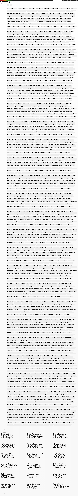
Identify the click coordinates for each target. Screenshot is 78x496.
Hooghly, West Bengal (16, 147)
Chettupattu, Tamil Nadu (37, 82)
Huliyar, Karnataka (28, 149)
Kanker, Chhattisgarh (10, 180)
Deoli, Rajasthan (22, 100)
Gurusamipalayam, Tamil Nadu (52, 136)
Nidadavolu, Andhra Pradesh (62, 276)
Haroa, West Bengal (16, 142)
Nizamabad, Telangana (16, 280)
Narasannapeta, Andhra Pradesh (33, 268)
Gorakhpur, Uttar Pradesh (17, 131)
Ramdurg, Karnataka (62, 327)
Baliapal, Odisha (23, 39)
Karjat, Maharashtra (32, 185)
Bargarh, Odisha (16, 46)
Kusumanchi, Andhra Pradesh (38, 221)
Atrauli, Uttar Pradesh (34, 31)
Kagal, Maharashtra (21, 168)
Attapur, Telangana (40, 31)
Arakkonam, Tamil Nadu (16, 26)
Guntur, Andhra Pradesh (69, 134)
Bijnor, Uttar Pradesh (65, 62)
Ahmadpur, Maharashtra (67, 10)
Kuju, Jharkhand (34, 216)
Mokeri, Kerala (14, 250)
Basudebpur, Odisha (52, 49)
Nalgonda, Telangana (69, 263)
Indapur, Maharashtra (15, 152)
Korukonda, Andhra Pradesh (24, 208)
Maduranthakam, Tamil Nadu (67, 229)
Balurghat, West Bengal (10, 41)
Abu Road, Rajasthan (25, 8)
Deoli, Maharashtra (27, 100)
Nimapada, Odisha (28, 278)
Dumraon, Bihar (44, 113)
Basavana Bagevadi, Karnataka (11, 49)
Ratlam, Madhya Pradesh (43, 332)
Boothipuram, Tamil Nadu (50, 67)
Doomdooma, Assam (38, 111)
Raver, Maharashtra (69, 332)
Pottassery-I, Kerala (16, 314)
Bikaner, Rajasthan (71, 62)
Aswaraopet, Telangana (56, 29)
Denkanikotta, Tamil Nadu (68, 98)
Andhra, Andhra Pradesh (39, 23)
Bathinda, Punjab (62, 49)
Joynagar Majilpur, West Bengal (47, 165)
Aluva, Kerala (17, 16)
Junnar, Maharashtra (10, 167)
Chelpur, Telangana (54, 78)
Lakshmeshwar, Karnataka (29, 222)
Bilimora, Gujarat (50, 64)
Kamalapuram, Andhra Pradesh (18, 175)
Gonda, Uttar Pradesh (32, 129)
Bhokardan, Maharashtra (10, 60)
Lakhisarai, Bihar (15, 222)
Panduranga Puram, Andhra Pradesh (41, 291)
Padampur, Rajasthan (30, 283)
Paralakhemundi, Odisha (50, 293)
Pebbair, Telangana (57, 299)
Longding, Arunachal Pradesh (24, 226)
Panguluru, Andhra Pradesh (50, 291)
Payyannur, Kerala (39, 299)
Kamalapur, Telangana (10, 175)
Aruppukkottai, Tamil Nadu (59, 28)
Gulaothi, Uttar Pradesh (10, 134)
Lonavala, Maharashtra (16, 226)
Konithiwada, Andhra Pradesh (17, 206)
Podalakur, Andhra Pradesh (65, 309)
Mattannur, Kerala (34, 244)
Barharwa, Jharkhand (38, 46)
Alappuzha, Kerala (72, 13)
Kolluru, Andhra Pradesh (40, 204)
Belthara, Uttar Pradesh (29, 52)
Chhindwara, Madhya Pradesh (39, 83)
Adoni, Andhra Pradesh (15, 10)
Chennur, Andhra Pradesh (37, 80)
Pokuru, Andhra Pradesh (17, 311)
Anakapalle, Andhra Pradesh (11, 21)
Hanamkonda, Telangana (23, 139)
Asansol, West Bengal (72, 28)
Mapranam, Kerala (49, 240)
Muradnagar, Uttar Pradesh (41, 257)
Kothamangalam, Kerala (41, 209)
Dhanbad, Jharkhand (40, 103)
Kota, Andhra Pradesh (50, 208)
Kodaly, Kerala (34, 201)
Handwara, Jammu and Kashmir (32, 139)
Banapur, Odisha (44, 41)
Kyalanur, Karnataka (66, 221)
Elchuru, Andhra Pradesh (39, 114)
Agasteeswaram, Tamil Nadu (52, 10)
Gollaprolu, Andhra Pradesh (25, 129)
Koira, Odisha (17, 203)
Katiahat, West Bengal (42, 188)
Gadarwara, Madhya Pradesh (11, 119)
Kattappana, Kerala (24, 190)
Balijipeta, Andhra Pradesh (36, 39)
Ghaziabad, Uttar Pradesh (17, 126)
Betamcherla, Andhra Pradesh (27, 54)
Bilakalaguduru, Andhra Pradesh (17, 64)
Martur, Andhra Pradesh (49, 242)
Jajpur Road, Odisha (73, 155)
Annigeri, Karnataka (51, 24)
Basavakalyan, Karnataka (68, 47)
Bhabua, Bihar (45, 54)
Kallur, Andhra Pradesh (66, 172)
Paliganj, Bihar (61, 286)
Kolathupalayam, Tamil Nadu (43, 203)
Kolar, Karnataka (27, 203)
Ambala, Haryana (33, 18)
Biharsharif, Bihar (38, 62)
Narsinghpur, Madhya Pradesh (44, 270)
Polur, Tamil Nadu (38, 311)
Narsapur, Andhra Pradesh (35, 270)
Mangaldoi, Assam (17, 239)
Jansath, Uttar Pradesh (61, 160)
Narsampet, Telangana (22, 270)
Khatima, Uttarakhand (71, 196)
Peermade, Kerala (68, 301)
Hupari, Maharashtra (52, 149)
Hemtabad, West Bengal (44, 144)
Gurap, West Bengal (10, 136)
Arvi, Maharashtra (66, 28)
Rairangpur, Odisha (17, 322)
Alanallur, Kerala (38, 13)
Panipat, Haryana (57, 291)
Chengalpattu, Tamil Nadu (66, 78)
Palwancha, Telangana (48, 288)
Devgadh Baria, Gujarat (40, 101)
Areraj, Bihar (9, 28)
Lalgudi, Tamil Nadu (56, 222)
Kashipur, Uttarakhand (57, 186)
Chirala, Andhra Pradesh (31, 88)
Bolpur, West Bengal (16, 67)
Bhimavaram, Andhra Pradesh (26, 59)
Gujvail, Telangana (72, 132)
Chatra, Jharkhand (15, 78)
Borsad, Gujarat (71, 67)
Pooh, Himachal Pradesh (32, 312)
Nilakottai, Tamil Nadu (10, 278)
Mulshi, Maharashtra (38, 255)
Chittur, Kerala (23, 90)
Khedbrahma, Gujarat (21, 198)
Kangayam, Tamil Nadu (18, 178)
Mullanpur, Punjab (32, 255)
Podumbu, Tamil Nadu (10, 311)
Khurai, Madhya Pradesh (50, 198)
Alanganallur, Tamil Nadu (44, 13)
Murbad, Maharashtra (55, 257)
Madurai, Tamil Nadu (59, 229)
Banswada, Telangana (38, 42)
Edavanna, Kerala (19, 114)
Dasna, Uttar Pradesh (50, 96)
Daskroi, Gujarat (44, 96)
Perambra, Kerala (17, 304)
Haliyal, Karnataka (69, 137)
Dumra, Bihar (39, 113)
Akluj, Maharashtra (9, 13)
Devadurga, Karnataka (62, 100)
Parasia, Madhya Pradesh (18, 294)
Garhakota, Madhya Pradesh (11, 124)
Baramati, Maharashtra (27, 44)
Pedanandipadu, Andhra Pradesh (28, 301)
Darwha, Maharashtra (31, 96)
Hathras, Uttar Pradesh (68, 142)
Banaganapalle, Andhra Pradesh (37, 41)
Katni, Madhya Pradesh (53, 188)
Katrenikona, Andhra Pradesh (11, 190)
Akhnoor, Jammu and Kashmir (61, 11)
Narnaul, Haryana (16, 270)
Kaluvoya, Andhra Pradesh (26, 173)
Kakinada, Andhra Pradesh (72, 168)
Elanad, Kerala (33, 114)
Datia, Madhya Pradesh (62, 96)
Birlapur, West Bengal (67, 64)
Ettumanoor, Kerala (28, 116)
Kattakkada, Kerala (18, 190)
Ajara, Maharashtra (34, 11)
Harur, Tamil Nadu (28, 142)
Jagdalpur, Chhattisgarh (72, 154)
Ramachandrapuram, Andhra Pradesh (23, 327)
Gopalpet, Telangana (10, 131)
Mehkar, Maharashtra (59, 245)
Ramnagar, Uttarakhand (44, 329)
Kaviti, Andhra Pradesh (71, 190)
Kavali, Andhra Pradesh (46, 190)
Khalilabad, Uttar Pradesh (67, 193)
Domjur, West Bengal (17, 111)
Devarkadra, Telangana (27, 101)
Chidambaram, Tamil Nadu (69, 83)
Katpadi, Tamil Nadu (60, 188)
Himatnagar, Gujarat (50, 144)
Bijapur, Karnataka (59, 62)
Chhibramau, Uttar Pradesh (30, 83)
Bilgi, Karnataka (45, 64)
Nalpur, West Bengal (26, 265)
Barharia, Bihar (33, 46)
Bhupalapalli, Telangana (44, 60)
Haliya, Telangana (63, 137)
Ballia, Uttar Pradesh (43, 39)
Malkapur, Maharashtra (64, 234)
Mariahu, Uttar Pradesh (10, 242)
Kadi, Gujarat (42, 167)
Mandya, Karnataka (53, 237)
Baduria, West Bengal (10, 36)
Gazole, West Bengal (47, 124)
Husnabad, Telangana (59, 149)
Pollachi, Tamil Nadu (32, 311)
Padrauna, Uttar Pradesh (55, 283)
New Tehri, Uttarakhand (24, 276)
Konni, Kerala (24, 206)
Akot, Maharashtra (27, 13)
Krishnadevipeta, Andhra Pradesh (11, 214)
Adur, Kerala (21, 10)
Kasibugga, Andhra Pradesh (70, 186)
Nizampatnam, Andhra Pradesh (24, 280)
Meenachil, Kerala (38, 245)
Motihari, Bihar (22, 252)
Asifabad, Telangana (32, 29)
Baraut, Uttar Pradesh (54, 44)
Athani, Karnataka (9, 31)
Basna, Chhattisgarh (39, 49)
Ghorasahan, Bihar (31, 126)
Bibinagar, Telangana (72, 60)
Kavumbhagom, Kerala (10, 191)
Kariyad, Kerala (22, 185)
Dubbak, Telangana (18, 113)
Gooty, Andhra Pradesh (58, 129)
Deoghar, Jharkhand (16, 100)
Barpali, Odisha (15, 47)
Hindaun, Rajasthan (56, 144)
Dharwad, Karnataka (34, 106)
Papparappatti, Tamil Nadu (42, 293)
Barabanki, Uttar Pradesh (19, 44)
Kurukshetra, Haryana (70, 219)
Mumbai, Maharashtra (58, 255)
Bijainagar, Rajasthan (53, 62)
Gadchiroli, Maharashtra (19, 119)
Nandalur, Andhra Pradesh (68, 265)
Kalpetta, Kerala (20, 173)
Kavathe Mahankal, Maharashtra (54, 190)
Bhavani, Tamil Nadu (18, 57)
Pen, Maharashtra (74, 301)
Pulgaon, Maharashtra (31, 316)
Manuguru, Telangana (31, 240)
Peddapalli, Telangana (53, 301)
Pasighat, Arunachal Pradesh (58, 296)
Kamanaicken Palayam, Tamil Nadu (28, 175)
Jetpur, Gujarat (67, 162)
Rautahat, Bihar (64, 332)
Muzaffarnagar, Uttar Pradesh (53, 258)
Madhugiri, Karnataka (16, 229)
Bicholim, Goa (16, 62)
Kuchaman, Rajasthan (71, 214)
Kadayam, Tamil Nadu (22, 167)
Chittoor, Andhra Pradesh (10, 90)
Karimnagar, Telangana (16, 185)
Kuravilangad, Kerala (42, 219)
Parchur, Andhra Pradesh (53, 294)
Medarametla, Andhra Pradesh (17, 245)
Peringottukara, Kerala (36, 304)
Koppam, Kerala (53, 206)
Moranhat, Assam (41, 250)
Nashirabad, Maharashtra (73, 270)
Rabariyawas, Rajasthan (28, 319)
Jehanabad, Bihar (56, 162)
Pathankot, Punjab (31, 298)
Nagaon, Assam (57, 260)
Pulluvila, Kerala (53, 316)
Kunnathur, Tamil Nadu (23, 219)
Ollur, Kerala (41, 281)
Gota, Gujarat (31, 131)
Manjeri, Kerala (55, 239)
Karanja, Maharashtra (17, 183)
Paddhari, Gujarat (36, 283)
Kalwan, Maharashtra (41, 173)
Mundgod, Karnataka (16, 257)
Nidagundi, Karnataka (70, 276)
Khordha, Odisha (39, 198)
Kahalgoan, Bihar (27, 168)
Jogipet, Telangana (16, 165)
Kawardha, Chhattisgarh (17, 191)
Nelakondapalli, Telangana (17, 275)
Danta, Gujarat (42, 95)
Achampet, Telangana (47, 8)
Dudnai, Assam (24, 113)
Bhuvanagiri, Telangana (58, 60)
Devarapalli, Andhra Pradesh (19, 101)
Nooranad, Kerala (43, 280)
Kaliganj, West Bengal (68, 170)
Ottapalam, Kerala (17, 283)
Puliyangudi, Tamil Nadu (46, 316)
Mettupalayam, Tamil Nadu (42, 247)
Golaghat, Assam (18, 129)
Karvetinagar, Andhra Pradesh (24, 186)
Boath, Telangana (33, 65)
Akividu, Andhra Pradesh (69, 11)
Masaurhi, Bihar (55, 242)
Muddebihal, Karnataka (53, 252)
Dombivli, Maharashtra (10, 111)
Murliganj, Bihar (68, 257)
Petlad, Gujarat (33, 306)
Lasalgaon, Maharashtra (18, 224)
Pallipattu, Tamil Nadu (25, 288)
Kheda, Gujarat (15, 198)
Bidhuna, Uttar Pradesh (27, 62)
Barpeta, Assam (19, 47)
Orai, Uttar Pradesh (70, 281)
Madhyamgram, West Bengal (30, 229)
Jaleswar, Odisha (56, 157)
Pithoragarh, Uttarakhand (57, 309)
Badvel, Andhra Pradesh (17, 36)
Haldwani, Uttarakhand (57, 137)
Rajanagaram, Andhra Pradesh (19, 324)
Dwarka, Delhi (68, 113)
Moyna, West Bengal (38, 252)
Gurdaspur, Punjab (24, 136)
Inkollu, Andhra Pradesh (43, 152)
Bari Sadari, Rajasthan (60, 46)
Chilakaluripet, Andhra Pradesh (37, 85)
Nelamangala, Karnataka (25, 275)
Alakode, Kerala (33, 13)
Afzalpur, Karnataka (26, 10)
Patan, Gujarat (64, 296)
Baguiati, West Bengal (69, 36)
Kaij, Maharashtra (32, 168)
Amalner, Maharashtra (46, 16)
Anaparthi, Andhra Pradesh (11, 23)
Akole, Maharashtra (21, 13)
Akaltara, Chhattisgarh (46, 11)
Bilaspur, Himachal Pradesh (31, 64)
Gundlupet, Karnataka (54, 134)
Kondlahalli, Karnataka (64, 204)
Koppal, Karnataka (47, 206)
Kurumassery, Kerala (10, 221)
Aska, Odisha (37, 29)
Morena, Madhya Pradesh (52, 250)
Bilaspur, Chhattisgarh (39, 64)
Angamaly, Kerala (64, 23)
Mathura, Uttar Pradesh (27, 244)
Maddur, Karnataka (42, 227)
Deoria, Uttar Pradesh (41, 100)
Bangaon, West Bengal (55, 41)
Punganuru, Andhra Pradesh (11, 317)
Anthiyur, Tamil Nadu (64, 24)
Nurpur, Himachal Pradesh (10, 281)
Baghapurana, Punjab (48, 36)
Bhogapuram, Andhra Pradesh (60, 59)
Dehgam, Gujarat (48, 98)
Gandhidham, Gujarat (56, 121)
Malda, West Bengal (16, 234)
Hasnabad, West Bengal (50, 142)
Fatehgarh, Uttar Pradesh (10, 118)
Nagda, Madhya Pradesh (47, 262)
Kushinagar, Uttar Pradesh (24, 221)
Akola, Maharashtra (15, 13)
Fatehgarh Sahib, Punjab (18, 118)
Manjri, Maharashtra (60, 239)
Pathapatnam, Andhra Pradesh (38, 298)
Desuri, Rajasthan (47, 100)
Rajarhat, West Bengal (43, 324)
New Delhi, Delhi (17, 276)
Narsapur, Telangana (29, 270)
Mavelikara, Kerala (56, 244)
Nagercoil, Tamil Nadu (54, 262)
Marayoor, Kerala (63, 240)
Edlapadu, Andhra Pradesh (26, 114)
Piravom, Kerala (16, 309)
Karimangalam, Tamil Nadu (71, 183)
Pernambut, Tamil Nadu (72, 304)
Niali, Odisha (49, 276)
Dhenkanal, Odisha (46, 106)
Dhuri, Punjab (47, 108)
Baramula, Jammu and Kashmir (35, 44)
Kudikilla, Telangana (18, 216)
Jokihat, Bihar (21, 165)
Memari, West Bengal (16, 247)
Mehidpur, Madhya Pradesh (52, 245)
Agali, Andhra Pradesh (32, 10)
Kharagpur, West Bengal (17, 196)
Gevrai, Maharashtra (53, 124)
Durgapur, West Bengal (62, 113)
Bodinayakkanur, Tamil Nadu (64, 65)
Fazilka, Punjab (42, 118)
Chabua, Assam (40, 72)
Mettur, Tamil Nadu (49, 247)
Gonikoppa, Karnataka (51, 129)
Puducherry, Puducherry (67, 314)
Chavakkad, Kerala (34, 78)
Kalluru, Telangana (72, 172)
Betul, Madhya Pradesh (39, 54)
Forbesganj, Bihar (68, 118)
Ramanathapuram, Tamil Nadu (41, 327)
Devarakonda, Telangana (10, 101)
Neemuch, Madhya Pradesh (67, 273)
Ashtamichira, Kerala (26, 29)
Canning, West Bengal (21, 72)
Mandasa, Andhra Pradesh (10, 237)
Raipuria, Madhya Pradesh (10, 322)
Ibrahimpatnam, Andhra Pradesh (34, 150)
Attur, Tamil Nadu (71, 31)
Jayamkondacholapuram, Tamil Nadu (43, 162)
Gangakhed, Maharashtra (70, 121)
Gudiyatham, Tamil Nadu (34, 132)
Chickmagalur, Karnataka (62, 83)
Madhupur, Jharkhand (22, 229)
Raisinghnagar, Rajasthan (32, 322)
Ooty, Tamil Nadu (64, 281)
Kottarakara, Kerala (47, 211)
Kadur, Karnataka (15, 168)
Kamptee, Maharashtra (67, 175)
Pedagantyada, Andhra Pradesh (65, 299)
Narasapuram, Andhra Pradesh (43, 268)
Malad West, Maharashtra (62, 232)
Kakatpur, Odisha (66, 168)
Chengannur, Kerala (16, 80)
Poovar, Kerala (46, 312)
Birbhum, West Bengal (60, 64)
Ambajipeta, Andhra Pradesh (19, 18)
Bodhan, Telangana (51, 65)
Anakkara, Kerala (23, 21)
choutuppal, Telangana (51, 90)
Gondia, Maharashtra (44, 129)
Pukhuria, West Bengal (24, 316)
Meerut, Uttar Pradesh (45, 245)
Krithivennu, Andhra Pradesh (44, 214)
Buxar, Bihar (59, 70)
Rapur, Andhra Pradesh (22, 332)
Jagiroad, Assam (32, 155)
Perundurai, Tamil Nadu (21, 306)
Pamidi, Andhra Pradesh (63, 288)
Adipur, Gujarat (9, 10)
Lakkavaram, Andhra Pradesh (22, 222)
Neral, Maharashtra (67, 275)
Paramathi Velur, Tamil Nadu (66, 293)
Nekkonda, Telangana (10, 275)
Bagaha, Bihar (23, 36)
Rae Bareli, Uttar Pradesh (54, 319)
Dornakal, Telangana (50, 111)
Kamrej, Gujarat (73, 175)
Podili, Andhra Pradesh (73, 309)
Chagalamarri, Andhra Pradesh (46, 72)
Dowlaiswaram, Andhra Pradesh (58, 111)
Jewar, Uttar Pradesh (72, 162)
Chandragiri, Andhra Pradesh (61, 75)
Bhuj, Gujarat (38, 60)
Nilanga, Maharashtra (22, 278)
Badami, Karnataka (39, 34)
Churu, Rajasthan (57, 90)
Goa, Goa (71, 126)
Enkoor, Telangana (52, 114)
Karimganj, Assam (9, 185)
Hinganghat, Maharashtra (71, 144)
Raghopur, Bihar (66, 319)
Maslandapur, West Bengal (61, 242)
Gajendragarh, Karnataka (66, 119)
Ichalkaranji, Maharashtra (42, 150)
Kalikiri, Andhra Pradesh (18, 172)
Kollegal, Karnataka (27, 204)
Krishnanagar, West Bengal (35, 214)
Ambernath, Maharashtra (55, 18)
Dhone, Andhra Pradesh (63, 106)
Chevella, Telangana (44, 82)
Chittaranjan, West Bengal (65, 88)
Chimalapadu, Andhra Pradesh (60, 85)
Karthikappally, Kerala (65, 185)
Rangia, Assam (52, 330)
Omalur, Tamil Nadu (51, 281)
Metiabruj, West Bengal (28, 247)
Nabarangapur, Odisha (32, 260)
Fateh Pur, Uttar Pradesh (32, 118)
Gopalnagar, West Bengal (70, 129)
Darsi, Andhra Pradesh (25, 96)
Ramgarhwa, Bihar (24, 329)
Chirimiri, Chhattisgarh (51, 88)
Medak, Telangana (9, 245)
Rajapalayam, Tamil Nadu (27, 324)
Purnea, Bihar (51, 317)
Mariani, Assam (16, 242)
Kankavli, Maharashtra (73, 178)
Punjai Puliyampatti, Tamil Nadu (20, 317)
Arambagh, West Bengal (37, 26)
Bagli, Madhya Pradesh (55, 36)
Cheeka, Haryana (48, 78)
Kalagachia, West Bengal (20, 170)
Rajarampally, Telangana (35, 324)
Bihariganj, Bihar (33, 62)
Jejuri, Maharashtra (61, 162)
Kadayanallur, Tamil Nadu (29, 167)
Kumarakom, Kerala (61, 216)
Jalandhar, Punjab (44, 157)
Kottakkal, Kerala (41, 211)
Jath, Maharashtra (14, 162)
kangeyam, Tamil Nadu (25, 178)
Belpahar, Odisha (15, 52)
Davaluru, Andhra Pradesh (16, 98)
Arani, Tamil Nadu (49, 26)
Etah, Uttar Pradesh (15, 116)
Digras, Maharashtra (73, 108)
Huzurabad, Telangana (74, 149)
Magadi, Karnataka (74, 229)
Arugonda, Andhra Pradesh (43, 28)
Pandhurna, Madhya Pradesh (19, 291)
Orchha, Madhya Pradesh (10, 283)
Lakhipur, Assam (9, 222)
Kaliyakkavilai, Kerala (32, 172)
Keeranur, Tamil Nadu (37, 191)
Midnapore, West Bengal (63, 247)
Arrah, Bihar (31, 28)
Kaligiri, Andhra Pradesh (10, 172)
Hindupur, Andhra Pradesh (63, 144)
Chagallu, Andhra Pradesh (55, 72)
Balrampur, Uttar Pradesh (70, 39)
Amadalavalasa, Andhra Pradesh (29, 16)
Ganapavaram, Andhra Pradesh (43, 121)
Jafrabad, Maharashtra (40, 154)
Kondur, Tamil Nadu (10, 206)
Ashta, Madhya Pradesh (19, 29)
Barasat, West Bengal (48, 44)
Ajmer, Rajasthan (40, 11)
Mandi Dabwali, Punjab (18, 237)
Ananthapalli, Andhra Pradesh (59, 21)
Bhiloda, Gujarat (69, 57)
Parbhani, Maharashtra (38, 294)
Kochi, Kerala (16, 201)
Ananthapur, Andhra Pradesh (67, 21)
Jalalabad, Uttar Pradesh (38, 157)
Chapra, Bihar (59, 77)
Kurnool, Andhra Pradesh (49, 219)
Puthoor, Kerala (9, 319)
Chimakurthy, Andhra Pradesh (51, 85)
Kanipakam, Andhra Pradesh (54, 178)
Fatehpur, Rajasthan (25, 118)
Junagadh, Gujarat (66, 165)
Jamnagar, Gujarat (9, 160)
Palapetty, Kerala (29, 286)
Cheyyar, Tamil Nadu (51, 82)
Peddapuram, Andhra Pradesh (61, 301)
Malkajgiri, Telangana (52, 234)
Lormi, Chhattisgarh (37, 226)
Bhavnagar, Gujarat (24, 57)
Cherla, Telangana (62, 80)
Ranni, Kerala (17, 332)
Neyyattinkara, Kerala (37, 276)
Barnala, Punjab (9, 47)
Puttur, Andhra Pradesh (15, 319)
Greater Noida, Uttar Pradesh (51, 131)
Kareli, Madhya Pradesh (41, 183)
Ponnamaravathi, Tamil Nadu (68, 311)
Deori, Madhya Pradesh (34, 100)
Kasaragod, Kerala (37, 186)
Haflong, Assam (23, 137)
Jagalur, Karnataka (52, 154)
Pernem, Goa (9, 306)
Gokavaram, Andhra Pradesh (11, 129)
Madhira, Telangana (69, 227)
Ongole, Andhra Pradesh (58, 281)
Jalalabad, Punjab (31, 157)
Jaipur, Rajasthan (57, 155)
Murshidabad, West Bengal (11, 258)
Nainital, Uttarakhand (25, 263)
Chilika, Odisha (44, 85)
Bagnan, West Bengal (62, 36)
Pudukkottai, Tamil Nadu (10, 316)
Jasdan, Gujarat (9, 162)
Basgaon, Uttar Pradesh (20, 49)
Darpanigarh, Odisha (18, 96)
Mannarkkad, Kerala (10, 240)
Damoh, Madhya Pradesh (18, 95)
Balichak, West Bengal (29, 39)
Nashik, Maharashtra (66, 270)
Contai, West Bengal (70, 90)
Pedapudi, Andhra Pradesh (45, 301)
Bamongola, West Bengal (28, 41)
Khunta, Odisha (44, 198)
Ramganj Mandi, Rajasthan (10, 329)
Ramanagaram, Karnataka (32, 327)
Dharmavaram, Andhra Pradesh (11, 106)
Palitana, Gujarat (66, 286)
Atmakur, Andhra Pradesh (20, 31)
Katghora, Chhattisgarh (19, 188)
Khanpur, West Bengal (10, 196)
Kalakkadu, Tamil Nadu (34, 170)
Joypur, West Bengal (55, 165)
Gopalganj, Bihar (64, 129)
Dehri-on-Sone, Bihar (61, 98)
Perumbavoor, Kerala (14, 306)
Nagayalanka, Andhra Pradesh (32, 262)
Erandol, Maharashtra (59, 114)
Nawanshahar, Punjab (29, 273)
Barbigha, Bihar (60, 44)
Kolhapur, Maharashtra (68, 203)
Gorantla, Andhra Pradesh (25, 131)
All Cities (8, 8)
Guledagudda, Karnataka (24, 134)
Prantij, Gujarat (30, 314)
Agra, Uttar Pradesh (60, 10)
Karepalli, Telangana (56, 183)
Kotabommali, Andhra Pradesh (63, 208)
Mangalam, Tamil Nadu (10, 239)
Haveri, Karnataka (24, 144)
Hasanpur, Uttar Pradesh (43, 142)
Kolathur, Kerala (50, 203)
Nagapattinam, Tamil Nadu (63, 260)
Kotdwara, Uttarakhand (10, 209)
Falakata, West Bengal (50, 116)
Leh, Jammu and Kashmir (31, 224)
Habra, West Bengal (17, 137)
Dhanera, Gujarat (46, 103)
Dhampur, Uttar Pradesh (19, 103)
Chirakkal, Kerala (25, 88)
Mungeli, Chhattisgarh (28, 257)
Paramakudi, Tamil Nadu (58, 293)
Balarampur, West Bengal (10, 39)
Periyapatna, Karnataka (65, 304)
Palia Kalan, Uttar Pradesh (54, 286)
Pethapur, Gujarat (28, 306)
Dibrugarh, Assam (61, 108)
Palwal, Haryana (42, 288)
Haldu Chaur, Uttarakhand (50, 137)
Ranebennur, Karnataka (39, 330)
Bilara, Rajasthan (24, 64)
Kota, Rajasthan (56, 208)
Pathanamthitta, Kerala (18, 298)
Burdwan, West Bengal (28, 70)
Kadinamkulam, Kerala (48, 167)
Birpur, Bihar (72, 64)
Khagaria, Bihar (32, 193)
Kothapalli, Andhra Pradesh (56, 209)
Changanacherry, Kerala (24, 77)
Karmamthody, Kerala (53, 185)
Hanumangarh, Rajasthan (46, 139)
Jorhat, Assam (33, 165)
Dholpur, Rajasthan (56, 106)
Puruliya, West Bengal (57, 317)
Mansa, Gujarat (20, 240)
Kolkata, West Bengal (10, 204)
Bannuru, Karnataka (25, 42)
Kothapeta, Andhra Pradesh (11, 211)
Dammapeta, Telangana (10, 95)
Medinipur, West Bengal (32, 245)
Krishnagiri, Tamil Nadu (28, 214)
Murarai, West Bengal (49, 257)
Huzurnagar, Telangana (10, 150)
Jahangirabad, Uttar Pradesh (50, 155)
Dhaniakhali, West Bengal (52, 103)
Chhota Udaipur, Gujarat (47, 83)
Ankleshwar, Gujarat (31, 24)
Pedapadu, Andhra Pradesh (37, 301)
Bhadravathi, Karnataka (71, 54)
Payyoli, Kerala (44, 299)
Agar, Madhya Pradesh (39, 10)
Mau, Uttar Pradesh (44, 244)
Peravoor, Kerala (22, 304)
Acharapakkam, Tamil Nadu (54, 8)
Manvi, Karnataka (37, 240)
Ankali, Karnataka (26, 24)
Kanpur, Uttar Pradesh (72, 180)
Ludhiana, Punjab (50, 226)
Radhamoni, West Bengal (41, 319)
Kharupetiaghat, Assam (51, 196)
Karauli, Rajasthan (35, 183)
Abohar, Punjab (20, 8)
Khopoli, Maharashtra (33, 198)
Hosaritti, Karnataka (36, 147)
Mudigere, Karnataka (72, 252)
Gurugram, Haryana (44, 136)
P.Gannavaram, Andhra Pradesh (40, 306)
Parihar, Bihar (69, 294)
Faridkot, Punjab (67, 116)
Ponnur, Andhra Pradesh (17, 312)
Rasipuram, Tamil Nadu (29, 332)
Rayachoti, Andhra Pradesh (24, 334)
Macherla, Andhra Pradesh (72, 226)
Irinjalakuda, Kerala (50, 152)
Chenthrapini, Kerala (50, 80)
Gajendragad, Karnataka (59, 119)
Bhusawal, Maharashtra (51, 60)
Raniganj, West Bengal (58, 330)
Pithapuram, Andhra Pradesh (42, 309)
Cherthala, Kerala (9, 82)
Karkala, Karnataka (38, 185)
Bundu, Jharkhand (15, 70)
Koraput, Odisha (58, 206)
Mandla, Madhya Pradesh (33, 237)
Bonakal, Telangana (37, 67)
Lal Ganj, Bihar (51, 222)
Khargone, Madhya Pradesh (30, 196)
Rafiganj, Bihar (61, 319)
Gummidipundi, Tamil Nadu (39, 134)
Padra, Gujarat (49, 283)
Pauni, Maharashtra (17, 299)
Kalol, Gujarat (15, 173)
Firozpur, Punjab (62, 118)
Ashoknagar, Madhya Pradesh (11, 29)
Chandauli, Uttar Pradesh (10, 75)
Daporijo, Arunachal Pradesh (55, 95)
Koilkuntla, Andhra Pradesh (11, 203)
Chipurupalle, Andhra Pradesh (18, 88)
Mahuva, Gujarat (19, 232)
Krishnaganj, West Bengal (20, 214)
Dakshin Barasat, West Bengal (45, 93)
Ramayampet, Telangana (55, 327)
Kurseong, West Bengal (57, 219)
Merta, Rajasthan (22, 247)
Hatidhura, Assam (74, 142)
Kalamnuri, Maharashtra (41, 170)
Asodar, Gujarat (42, 29)
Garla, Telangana (29, 124)
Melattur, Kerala (71, 245)
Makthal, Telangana (46, 232)
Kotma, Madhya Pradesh (24, 211)
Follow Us (71, 0)
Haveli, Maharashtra (18, 144)
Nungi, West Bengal (66, 280)
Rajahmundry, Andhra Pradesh (50, 322)
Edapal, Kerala (15, 114)
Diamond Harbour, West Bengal (54, 108)
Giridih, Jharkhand (66, 126)
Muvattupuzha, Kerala (45, 258)
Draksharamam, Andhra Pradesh (67, 111)
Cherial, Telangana (56, 80)
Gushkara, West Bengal (66, 136)
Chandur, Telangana (17, 77)
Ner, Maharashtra (62, 275)
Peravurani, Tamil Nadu (29, 304)
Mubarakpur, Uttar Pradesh (45, 252)
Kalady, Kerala (14, 170)
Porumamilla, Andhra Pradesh (70, 312)
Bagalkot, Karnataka (28, 36)
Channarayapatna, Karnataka (46, 77)
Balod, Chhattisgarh (49, 39)
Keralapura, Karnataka (67, 191)
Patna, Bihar (63, 298)
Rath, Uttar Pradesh (36, 332)
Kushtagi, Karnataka (31, 221)
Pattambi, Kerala (68, 298)
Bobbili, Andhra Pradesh (39, 65)
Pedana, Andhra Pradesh (20, 301)
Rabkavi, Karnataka (34, 319)
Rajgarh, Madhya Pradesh (70, 324)
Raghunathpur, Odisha (72, 319)
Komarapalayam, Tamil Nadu (48, 204)
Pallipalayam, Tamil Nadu (17, 288)
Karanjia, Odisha (23, 183)
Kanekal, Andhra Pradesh (10, 178)
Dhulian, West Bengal (35, 108)
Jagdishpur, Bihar (9, 155)
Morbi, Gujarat (46, 250)
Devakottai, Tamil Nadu (69, 100)
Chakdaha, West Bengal (69, 72)
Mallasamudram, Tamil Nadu (72, 234)
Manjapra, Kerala (49, 239)
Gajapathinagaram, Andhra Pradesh (50, 119)
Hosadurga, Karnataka (23, 147)
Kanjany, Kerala (61, 178)
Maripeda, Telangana (27, 242)
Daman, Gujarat (59, 93)
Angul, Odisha (9, 24)
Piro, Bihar (20, 309)
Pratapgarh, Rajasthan (43, 314)
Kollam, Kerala (16, 204)
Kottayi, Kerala (58, 211)
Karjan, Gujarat (27, 185)
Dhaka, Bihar (67, 101)
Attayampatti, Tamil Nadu (47, 31)
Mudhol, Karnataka (59, 252)
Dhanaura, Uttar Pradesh (33, 103)
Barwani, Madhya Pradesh (60, 47)
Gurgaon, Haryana (29, 136)
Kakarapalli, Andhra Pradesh (59, 168)
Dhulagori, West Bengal (22, 108)
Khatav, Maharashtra (65, 196)
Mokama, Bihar (9, 250)
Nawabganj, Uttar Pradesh (10, 273)
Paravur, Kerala (32, 294)
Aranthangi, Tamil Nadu (56, 26)
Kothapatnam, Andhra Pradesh (65, 209)
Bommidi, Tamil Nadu (31, 67)
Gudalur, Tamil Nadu (64, 131)
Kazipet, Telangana (30, 191)
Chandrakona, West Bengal (69, 75)
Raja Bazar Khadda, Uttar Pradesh (40, 322)
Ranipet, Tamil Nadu (71, 330)
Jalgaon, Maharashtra (62, 157)
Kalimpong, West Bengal (25, 172)
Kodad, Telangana (21, 201)
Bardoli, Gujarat (74, 44)
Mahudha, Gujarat (14, 232)
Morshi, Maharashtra (10, 252)
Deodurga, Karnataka (10, 100)
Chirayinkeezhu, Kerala (44, 88)
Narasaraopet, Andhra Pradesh (52, 268)
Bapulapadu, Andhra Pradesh (11, 44)
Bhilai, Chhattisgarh (58, 57)
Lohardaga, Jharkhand (64, 224)
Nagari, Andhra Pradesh (10, 262)
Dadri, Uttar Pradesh (26, 93)
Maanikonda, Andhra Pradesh (64, 226)
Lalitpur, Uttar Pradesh (63, 222)
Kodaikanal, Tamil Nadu (28, 201)
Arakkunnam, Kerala (23, 26)
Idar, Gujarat (63, 150)
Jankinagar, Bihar (55, 160)
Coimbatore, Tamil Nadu (63, 90)
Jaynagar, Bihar (51, 162)
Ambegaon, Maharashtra (48, 18)
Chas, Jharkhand (9, 78)
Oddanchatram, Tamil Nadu (27, 281)
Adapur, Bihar (60, 8)
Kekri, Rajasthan (43, 191)
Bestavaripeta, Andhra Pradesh (17, 54)
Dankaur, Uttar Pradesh (36, 95)
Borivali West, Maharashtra (64, 67)
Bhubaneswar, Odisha (25, 60)
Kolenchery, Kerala (61, 203)
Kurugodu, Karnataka (63, 219)
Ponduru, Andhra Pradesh (54, 311)
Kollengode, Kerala (33, 204)
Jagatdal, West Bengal (58, 154)
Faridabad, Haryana (61, 116)
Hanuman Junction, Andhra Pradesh (55, 139)
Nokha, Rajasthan (38, 280)
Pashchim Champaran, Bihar (49, 296)
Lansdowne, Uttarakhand (10, 224)
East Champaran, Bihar (74, 113)
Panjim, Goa (61, 291)
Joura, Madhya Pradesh (39, 165)
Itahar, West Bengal (67, 152)
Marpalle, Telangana (42, 242)
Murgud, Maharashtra (62, 257)
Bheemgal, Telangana (43, 57)
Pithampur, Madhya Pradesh (34, 309)
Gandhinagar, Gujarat (63, 121)
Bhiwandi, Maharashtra (47, 59)
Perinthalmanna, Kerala (50, 304)
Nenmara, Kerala (48, 275)
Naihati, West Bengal (18, 263)
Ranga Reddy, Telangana (46, 330)
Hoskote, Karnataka (62, 147)
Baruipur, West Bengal (39, 47)
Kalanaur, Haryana (47, 170)
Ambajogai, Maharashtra (27, 18)
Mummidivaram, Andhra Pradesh (66, 255)
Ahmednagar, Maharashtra (17, 11)
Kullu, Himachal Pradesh (54, 216)
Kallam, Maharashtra (59, 172)
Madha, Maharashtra (48, 227)
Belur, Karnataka (35, 52)
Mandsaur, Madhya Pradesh (41, 237)
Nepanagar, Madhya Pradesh (55, 275)
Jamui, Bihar (27, 160)
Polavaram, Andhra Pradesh (25, 311)
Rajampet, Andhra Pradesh (11, 324)
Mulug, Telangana (52, 255)
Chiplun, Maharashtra (10, 88)
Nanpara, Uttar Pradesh (25, 268)
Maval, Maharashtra (51, 244)
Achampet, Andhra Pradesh (39, 8)
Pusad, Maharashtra (63, 317)
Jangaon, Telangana (32, 160)
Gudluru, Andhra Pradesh (50, 132)
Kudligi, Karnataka (24, 216)
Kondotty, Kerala (70, 204)
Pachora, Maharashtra (24, 283)
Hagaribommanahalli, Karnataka (30, 137)
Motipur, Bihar (32, 252)
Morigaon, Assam (59, 250)
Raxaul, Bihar (18, 334)
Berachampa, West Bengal (64, 52)
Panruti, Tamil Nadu (74, 291)
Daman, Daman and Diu (65, 93)
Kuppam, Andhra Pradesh (30, 219)
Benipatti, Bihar (54, 52)
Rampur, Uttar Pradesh (69, 329)
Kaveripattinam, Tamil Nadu (63, 190)
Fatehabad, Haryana (73, 116)
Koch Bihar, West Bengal (10, 201)
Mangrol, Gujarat (44, 239)
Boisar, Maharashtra (71, 65)
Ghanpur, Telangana (59, 124)
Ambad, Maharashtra (72, 16)
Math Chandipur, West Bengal (19, 244)
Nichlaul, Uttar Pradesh (55, 276)
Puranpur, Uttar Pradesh (32, 317)
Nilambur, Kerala (16, 278)
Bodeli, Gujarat (46, 65)
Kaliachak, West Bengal (53, 170)
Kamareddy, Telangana (37, 175)
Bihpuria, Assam (44, 62)
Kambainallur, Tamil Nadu (54, 175)
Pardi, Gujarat (59, 294)
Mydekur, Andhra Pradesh (67, 258)
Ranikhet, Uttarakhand (65, 330)
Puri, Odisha (47, 317)
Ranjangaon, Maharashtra (10, 332)
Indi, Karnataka (21, 152)
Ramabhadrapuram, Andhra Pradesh (12, 327)
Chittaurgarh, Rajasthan (73, 88)
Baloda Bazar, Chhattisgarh (56, 39)
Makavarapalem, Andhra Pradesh (32, 232)
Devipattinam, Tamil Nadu (53, 101)
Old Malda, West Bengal (35, 281)
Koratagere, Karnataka (64, 206)
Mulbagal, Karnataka (20, 255)
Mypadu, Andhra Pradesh (19, 260)
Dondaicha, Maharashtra (24, 111)
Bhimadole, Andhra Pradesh (17, 59)
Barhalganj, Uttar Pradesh (26, 46)
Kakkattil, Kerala (9, 170)
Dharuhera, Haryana (28, 106)
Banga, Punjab (49, 41)
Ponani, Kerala (44, 311)
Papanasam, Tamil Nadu (35, 293)
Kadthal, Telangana (10, 168)
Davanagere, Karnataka (24, 98)
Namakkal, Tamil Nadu (33, 265)
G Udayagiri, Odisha (70, 131)
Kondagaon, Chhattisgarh (56, 204)
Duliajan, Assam (29, 113)
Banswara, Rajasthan (44, 42)
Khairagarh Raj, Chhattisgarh (43, 193)
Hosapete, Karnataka (29, 147)
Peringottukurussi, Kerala (43, 304)
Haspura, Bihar (56, 142)
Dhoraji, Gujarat (70, 106)
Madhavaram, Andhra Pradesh (56, 227)
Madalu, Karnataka (27, 227)
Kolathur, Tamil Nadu (55, 203)
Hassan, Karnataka (61, 142)
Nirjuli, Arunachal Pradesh (68, 278)
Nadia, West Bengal (38, 260)
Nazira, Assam (47, 273)
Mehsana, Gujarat (65, 245)
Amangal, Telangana (53, 16)
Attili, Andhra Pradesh (60, 31)
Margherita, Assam (72, 240)
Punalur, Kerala (63, 316)
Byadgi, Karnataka (64, 70)
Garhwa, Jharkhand (18, 124)
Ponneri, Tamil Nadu (10, 312)
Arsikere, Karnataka (36, 28)
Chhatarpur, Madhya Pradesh (68, 82)
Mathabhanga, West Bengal (11, 244)
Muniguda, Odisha (34, 257)
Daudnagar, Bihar (68, 96)
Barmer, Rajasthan (71, 46)
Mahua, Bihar (9, 232)
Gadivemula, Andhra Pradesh (34, 119)
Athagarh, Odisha (70, 29)
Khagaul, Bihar (36, 193)
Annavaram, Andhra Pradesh (44, 24)
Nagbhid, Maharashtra (40, 262)
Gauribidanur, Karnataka (36, 124)
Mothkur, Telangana (16, 252)
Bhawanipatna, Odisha (31, 57)
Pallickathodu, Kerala (10, 288)
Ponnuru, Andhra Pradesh (24, 312)
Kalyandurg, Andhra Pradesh (55, 173)
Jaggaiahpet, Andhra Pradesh (17, 155)
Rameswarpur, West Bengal (69, 327)
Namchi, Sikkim (46, 265)
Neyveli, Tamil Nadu (30, 276)
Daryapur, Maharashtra (38, 96)
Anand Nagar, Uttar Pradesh (50, 21)
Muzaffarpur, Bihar (60, 258)
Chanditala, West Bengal (46, 75)
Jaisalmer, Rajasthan (62, 155)
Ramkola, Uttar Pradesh (30, 329)
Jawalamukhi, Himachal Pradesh (33, 162)
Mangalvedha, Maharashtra (30, 239)
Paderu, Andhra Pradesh (42, 283)
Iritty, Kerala (55, 152)
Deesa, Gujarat (36, 98)
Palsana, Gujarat (31, 288)
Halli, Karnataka (75, 137)
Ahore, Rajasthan (23, 11)
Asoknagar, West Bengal (48, 29)
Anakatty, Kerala (18, 21)
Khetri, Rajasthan (27, 198)
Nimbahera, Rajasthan (35, 278)
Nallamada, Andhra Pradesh (19, 265)
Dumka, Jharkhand (34, 113)
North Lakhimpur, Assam (60, 280)
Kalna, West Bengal (10, 173)
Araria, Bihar (61, 26)
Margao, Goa (67, 240)
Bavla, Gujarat (74, 49)
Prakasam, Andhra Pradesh (23, 314)
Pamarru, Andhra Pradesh (55, 288)
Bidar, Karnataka (21, 62)
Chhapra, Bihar (56, 82)
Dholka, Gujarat (51, 106)
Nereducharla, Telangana (10, 276)
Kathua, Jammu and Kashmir (34, 188)
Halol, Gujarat (9, 139)
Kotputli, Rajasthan (36, 211)
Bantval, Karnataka (58, 42)
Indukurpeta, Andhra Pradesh (35, 152)
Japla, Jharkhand (74, 160)
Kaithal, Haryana (52, 168)
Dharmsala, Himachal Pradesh (21, 106)
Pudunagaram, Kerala (17, 316)
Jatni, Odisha (19, 162)
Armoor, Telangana (26, 28)
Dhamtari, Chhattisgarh (26, 103)
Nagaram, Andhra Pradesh (71, 260)
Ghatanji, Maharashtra (10, 126)
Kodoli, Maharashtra (45, 201)
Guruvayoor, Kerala (59, 136)
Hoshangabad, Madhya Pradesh (49, 147)
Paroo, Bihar (34, 296)
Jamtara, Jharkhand (22, 160)
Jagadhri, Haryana (46, 154)
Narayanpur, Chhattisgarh (67, 268)
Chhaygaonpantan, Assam (22, 83)
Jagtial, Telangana (43, 155)
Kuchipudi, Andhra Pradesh (11, 216)
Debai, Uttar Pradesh (30, 98)
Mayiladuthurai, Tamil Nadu (69, 244)
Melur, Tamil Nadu (9, 247)
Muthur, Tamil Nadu (39, 258)
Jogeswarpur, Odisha (10, 165)
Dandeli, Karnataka (29, 95)
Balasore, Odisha (17, 39)
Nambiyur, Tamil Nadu (40, 265)
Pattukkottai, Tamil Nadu (10, 299)
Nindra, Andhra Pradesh (48, 278)
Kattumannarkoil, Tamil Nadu (32, 190)
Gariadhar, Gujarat (24, 124)
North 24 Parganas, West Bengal (51, 280)
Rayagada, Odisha (39, 334)
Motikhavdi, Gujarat (27, 252)
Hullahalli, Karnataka (34, 149)
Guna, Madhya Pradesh (47, 134)
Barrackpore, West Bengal (26, 47)
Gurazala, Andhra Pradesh (17, 136)
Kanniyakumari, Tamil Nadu (60, 180)
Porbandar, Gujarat (51, 312)
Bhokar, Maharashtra (67, 59)
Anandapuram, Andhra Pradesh (41, 21)
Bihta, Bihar (48, 62)
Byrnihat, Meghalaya (10, 72)
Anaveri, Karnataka (17, 23)
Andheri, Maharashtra (24, 23)
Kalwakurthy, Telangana (34, 173)
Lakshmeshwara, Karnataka (37, 222)
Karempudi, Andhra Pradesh (49, 183)
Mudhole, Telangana (65, 252)
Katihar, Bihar (47, 188)
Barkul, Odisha (66, 46)
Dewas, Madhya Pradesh (61, 101)
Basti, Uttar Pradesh (46, 49)
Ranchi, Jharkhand (33, 330)
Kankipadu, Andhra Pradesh (17, 180)
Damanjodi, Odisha (71, 93)
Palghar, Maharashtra (43, 286)
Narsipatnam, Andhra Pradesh (53, 270)
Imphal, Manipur (9, 152)
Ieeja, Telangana (73, 150)
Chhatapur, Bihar (61, 82)
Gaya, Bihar (41, 124)
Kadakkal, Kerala (16, 167)
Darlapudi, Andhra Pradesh (11, 96)
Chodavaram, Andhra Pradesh (30, 90)
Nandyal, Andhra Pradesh (10, 268)
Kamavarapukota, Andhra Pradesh (45, 175)
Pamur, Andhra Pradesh (70, 288)
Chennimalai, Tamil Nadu (30, 80)
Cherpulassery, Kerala (69, 80)
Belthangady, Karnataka (22, 52)
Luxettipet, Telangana (56, 226)
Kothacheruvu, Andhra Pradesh (18, 209)
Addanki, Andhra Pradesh (66, 8)
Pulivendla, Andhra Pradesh (38, 316)
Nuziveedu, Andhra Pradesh (19, 281)
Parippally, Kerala (18, 296)
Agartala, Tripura (45, 10)
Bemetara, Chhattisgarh (41, 52)
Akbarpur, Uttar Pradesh (53, 11)
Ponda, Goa (48, 311)
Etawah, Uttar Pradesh (22, 116)
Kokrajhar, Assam (22, 203)
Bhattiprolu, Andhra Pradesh (11, 57)
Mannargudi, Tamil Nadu (67, 239)
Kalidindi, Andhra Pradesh (61, 170)
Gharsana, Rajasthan (65, 124)
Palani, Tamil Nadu (18, 286)
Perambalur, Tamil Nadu (10, 304)
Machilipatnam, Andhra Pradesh (11, 227)
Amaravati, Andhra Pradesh (60, 16)
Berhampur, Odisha (10, 54)
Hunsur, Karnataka (46, 149)
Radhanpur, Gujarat (48, 319)
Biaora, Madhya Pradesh (65, 60)
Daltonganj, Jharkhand (53, 93)
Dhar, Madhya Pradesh (60, 103)
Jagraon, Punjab (37, 155)
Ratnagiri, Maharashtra (50, 332)
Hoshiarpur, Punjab (56, 147)
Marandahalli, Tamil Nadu (56, 240)
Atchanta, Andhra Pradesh (63, 29)
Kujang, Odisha (29, 216)
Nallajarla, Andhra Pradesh (11, 265)
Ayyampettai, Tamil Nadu (18, 34)
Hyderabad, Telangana (18, 150)
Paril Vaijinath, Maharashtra (11, 296)
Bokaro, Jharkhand (9, 67)
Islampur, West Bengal (61, 152)
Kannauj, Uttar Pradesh (53, 180)
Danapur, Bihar (24, 95)
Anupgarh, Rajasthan (70, 24)
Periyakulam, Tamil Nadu (57, 304)
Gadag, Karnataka (73, 118)
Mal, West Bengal (52, 232)
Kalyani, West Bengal (62, 173)
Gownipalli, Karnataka (43, 131)
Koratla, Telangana (70, 206)
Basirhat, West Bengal (27, 49)
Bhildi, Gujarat (64, 57)
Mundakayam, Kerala (10, 257)
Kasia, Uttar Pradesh (63, 186)
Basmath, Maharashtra (33, 49)
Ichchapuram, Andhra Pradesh (51, 150)
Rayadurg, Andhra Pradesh (32, 334)
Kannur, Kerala (66, 180)
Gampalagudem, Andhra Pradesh (34, 121)
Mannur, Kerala (16, 240)
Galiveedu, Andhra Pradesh (19, 121)
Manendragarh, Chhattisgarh (61, 237)
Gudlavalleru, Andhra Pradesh (42, 132)
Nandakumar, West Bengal (60, 265)
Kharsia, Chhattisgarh (44, 196)
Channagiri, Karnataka (31, 77)
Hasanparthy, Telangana (35, 142)
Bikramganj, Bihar (9, 64)
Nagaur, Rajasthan (24, 262)
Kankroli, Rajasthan (24, 180)
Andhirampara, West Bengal (31, 23)
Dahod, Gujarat (38, 93)
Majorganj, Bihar (25, 232)
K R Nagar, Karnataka (51, 214)
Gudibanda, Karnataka (10, 132)
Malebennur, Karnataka (23, 234)
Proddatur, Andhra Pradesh (59, 314)
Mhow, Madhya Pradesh (56, 247)
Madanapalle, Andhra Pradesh (35, 227)
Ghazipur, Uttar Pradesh (25, 126)
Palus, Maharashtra (36, 288)
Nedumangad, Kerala (52, 273)
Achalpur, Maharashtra (32, 8)
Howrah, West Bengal (10, 149)
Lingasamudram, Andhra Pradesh (49, 224)
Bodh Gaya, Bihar (57, 65)
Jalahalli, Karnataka (17, 157)
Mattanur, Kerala (39, 244)
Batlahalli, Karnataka (68, 49)
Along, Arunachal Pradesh (10, 16)
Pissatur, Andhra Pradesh (26, 309)
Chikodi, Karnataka (30, 85)
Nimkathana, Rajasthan (41, 278)
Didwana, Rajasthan (67, 108)
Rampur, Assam (9, 330)
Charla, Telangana (71, 77)
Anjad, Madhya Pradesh (15, 24)
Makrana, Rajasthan (40, 232)
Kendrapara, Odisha (54, 191)
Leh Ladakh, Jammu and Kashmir (39, 224)
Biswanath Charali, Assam (18, 65)
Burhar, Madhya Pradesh (44, 70)
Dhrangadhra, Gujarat (10, 108)
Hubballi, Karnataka (16, 149)
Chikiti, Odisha (15, 85)
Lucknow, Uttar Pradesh (44, 226)
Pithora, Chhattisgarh (50, 309)
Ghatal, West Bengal (72, 124)
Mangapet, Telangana (38, 239)
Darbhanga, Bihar (62, 95)
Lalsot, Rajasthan (69, 222)
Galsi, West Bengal (26, 121)
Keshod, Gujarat (21, 193)
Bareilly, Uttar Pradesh (10, 46)
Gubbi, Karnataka (58, 131)
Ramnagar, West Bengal (51, 329)
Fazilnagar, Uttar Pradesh (48, 118)
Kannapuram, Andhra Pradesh (38, 180)
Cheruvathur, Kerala (30, 82)
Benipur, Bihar (59, 52)
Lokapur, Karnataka (70, 224)
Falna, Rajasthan (56, 116)
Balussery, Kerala (17, 41)
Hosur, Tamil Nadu (68, 147)
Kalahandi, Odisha (27, 170)
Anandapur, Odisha (33, 21)
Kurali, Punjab (37, 219)
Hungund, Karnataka (40, 149)
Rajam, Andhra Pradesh (66, 322)
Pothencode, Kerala (10, 314)
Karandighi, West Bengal (10, 183)
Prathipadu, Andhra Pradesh (51, 314)
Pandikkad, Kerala (26, 291)
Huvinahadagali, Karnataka (66, 149)
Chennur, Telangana (44, 80)
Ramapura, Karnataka (48, 327)
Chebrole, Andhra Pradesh (41, 78)
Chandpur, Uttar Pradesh (53, 75)
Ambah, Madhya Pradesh (10, 18)
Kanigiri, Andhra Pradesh (46, 178)
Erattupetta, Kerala (64, 114)
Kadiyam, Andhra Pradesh (62, 167)
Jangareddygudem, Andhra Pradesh (41, 160)
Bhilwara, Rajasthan (10, 59)
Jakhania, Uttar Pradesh (10, 157)
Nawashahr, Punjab (35, 273)
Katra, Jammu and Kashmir (67, 188)
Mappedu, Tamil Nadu (43, 240)
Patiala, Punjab (59, 298)
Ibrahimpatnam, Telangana (25, 150)
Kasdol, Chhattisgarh (43, 186)
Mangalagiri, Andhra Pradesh (70, 237)
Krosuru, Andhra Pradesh (58, 214)
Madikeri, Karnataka (37, 229)
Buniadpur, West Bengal (21, 70)
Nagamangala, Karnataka (50, 260)
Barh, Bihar (21, 46)
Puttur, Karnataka (22, 319)
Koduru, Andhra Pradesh (73, 201)
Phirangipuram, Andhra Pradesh (67, 306)
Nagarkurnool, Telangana (18, 262)
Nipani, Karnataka (55, 278)
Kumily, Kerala (74, 216)
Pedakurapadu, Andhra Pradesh (11, 301)
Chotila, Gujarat (45, 90)
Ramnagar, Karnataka (37, 329)
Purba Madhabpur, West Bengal (40, 317)
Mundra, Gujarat (22, 257)
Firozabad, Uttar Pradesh (56, 118)
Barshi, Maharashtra (33, 47)
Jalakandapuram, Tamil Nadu (24, 157)
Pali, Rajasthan (48, 286)
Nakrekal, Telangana (58, 263)
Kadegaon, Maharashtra (36, 167)
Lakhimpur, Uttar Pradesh (73, 221)
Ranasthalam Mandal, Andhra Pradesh (25, 330)
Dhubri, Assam (16, 108)
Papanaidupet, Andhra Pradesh (27, 293)
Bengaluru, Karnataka (48, 52)
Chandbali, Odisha (25, 75)
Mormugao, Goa (70, 250)
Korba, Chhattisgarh (10, 208)
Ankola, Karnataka (37, 24)
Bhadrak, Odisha (65, 54)
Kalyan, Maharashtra (47, 173)
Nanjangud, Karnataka (18, 268)
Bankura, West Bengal (19, 42)
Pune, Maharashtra (68, 316)
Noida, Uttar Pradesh (32, 280)
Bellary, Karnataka (9, 52)
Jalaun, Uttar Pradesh (50, 157)
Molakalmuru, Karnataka (20, 250)
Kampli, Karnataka (61, 175)
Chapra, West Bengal (53, 77)
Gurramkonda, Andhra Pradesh (37, 136)
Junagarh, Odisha (72, 165)
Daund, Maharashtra (74, 96)
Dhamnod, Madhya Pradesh (11, 103)
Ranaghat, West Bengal (15, 330)
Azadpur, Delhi (24, 34)
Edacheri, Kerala (9, 114)
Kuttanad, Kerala (53, 221)
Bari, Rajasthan (49, 46)
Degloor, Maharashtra (42, 98)
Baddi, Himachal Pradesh (53, 34)
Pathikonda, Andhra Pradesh (47, 298)
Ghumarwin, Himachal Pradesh (45, 126)
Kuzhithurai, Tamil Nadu (59, 221)
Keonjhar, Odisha (60, 191)
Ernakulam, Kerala (70, 114)
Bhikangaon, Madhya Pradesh (51, 57)
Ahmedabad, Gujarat (73, 10)
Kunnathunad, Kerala (17, 219)
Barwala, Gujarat (53, 47)
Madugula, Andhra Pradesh (52, 229)
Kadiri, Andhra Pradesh (55, 167)
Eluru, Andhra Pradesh (46, 114)
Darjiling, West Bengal (68, 95)
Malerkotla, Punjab (36, 234)
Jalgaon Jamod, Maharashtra (69, 157)
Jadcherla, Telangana (33, 154)
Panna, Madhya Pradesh (67, 291)
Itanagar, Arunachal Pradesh (11, 154)
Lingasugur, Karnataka (58, 224)
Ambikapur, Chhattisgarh (63, 18)
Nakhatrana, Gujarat (46, 263)
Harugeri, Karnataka (23, 142)
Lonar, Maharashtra (9, 226)
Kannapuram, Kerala (46, 180)
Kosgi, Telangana (37, 208)
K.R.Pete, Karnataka (65, 214)
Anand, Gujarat (28, 21)
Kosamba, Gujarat (31, 208)
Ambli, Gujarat (69, 18)
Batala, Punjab (58, 49)
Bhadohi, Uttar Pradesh (51, 54)
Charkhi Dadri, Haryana (65, 77)
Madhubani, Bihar (9, 229)
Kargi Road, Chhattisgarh (63, 183)
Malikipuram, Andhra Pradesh (44, 234)
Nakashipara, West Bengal (39, 263)
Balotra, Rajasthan (63, 39)
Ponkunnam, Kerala (60, 311)
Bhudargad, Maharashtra (32, 60)
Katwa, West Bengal (39, 190)
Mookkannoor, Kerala (27, 250)
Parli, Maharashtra (29, 296)
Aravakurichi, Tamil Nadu (67, 26)
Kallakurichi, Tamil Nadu (52, 172)
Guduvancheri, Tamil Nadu (65, 132)
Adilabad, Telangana (73, 8)
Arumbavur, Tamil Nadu (51, 28)
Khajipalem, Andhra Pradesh (51, 193)
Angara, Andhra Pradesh (71, 23)
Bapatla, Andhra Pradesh (65, 42)
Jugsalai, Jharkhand (61, 165)
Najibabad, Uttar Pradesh (32, 263)
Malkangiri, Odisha (58, 234)
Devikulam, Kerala (47, 101)
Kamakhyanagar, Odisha (69, 173)
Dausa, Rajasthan (9, 98)
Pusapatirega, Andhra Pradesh (71, 317)
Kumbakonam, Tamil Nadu (68, 216)
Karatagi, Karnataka (29, 183)
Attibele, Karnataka (54, 31)
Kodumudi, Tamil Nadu (52, 201)
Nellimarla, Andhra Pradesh (33, 275)
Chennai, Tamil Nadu (23, 80)
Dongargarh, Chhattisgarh (31, 111)
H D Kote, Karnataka (37, 144)
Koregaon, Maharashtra (17, 208)
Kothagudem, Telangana (27, 209)
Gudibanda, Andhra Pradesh (18, 132)
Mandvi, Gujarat (48, 237)
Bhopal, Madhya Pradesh (18, 60)
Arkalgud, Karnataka (20, 28)
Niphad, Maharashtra (61, 278)
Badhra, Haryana (60, 34)
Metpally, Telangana (35, 247)
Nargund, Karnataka (10, 270)
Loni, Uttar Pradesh (31, 226)
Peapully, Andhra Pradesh (50, 299)
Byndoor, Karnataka (70, 70)
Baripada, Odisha (54, 46)
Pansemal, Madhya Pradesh (11, 293)
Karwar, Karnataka (31, 186)
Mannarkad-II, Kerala (74, 239)
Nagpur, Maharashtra (61, 262)
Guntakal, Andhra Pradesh (61, 134)
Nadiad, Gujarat (44, 260)
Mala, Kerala (57, 232)
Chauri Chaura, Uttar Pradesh (28, 78)
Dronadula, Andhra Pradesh (11, 113)
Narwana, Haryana (60, 270)
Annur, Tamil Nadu (57, 24)
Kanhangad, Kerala (39, 178)
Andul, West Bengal (53, 23)
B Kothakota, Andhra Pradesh (26, 65)
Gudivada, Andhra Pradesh (26, 132)
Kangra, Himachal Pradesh (32, 178)
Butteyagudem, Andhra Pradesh (52, 70)
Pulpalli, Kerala (58, 316)
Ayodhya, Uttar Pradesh (10, 34)
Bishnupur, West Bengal (10, 65)
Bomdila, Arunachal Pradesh (23, 67)
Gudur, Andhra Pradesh (58, 132)
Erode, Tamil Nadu (9, 116)
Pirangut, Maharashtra (10, 309)
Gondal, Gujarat (38, 129)
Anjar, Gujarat (21, 24)
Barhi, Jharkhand (44, 46)
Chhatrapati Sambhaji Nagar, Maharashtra (12, 83)
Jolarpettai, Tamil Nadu (27, 165)
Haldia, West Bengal (43, 137)
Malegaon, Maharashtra (30, 234)
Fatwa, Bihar (37, 118)
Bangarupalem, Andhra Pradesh (70, 41)
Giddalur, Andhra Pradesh (53, 126)
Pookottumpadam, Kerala (39, 312)
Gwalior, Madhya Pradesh (10, 137)
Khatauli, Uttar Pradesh (58, 196)
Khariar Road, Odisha (38, 196)
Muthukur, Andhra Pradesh (32, 258)
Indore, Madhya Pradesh (27, 152)
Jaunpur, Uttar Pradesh (25, 162)
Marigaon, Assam (21, 242)
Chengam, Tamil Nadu (10, 80)
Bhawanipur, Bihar (37, 57)
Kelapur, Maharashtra (48, 191)
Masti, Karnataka (68, 242)
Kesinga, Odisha (27, 193)
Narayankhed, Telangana (60, 268)
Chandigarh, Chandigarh (31, 75)
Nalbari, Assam (64, 263)
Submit (68, 0)
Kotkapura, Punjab (18, 211)
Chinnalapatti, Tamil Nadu (68, 85)
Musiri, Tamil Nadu (18, 258)
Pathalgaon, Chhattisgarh (10, 298)
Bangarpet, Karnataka (62, 41)
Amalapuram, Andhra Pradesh (38, 16)
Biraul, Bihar (54, 64)
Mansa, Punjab (25, 240)
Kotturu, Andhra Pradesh (69, 211)
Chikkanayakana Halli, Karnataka (22, 85)
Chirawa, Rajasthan (38, 88)
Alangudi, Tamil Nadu (59, 13)
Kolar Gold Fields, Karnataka (34, 203)
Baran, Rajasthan (42, 44)
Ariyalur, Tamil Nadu (14, 28)
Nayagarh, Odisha (41, 273)
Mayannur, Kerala (62, 244)
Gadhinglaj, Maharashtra (26, 119)
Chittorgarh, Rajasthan (18, 90)
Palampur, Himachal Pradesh (11, 286)
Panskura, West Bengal (19, 293)
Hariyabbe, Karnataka (10, 142)
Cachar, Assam (16, 72)
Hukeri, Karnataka (22, 149)
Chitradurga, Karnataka (58, 88)
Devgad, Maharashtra (33, 101)
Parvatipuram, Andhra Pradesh (41, 296)
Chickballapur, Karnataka (54, 83)
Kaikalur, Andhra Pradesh (39, 168)
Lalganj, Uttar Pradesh (45, 222)
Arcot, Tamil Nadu (74, 26)
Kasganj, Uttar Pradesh (50, 186)
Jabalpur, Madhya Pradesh (26, 154)
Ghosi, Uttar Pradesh (37, 126)
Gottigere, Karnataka (36, 131)
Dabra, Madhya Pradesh (10, 93)
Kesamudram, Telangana (10, 193)
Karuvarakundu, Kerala (16, 186)
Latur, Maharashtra (24, 224)
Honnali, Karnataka (9, 147)
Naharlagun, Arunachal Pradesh (69, 262)
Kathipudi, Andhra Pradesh (26, 188)
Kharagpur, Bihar (24, 196)
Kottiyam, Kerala (63, 211)
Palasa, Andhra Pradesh (36, 286)
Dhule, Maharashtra (28, 108)
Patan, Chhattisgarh (69, 296)
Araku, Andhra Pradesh (30, 26)
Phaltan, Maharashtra (59, 306)
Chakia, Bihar (74, 72)
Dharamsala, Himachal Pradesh (68, 103)
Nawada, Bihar (17, 273)
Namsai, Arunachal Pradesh (52, 265)
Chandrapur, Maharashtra (10, 77)
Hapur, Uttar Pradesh (71, 139)
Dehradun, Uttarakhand (54, 98)
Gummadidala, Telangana (31, 134)
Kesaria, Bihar (17, 193)
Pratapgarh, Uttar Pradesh (36, 314)
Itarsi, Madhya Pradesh (19, 154)
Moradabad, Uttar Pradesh (34, 250)
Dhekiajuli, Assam (40, 106)
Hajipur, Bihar (37, 137)
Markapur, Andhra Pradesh (34, 242)
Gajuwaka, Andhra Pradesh (11, 121)
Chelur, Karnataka (60, 78)
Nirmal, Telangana (9, 280)
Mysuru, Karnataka (26, 260)
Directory (64, 0)
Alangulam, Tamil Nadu (66, 13)
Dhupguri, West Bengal (42, 108)
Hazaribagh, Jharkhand (30, 144)
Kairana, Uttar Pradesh (46, 168)
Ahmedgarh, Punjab (10, 11)
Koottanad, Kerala (29, 206)
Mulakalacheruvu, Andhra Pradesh (12, 255)
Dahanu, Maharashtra (32, 93)
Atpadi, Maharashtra (27, 31)
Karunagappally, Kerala (72, 185)
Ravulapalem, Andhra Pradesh (11, 334)
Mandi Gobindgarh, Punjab (25, 237)
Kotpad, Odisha (31, 211)
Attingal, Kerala (66, 31)
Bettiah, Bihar (33, 54)
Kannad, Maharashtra (30, 180)
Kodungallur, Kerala (66, 201)
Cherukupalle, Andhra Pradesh (17, 82)
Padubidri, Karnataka (62, 283)
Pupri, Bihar (26, 317)
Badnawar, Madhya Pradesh (66, 34)
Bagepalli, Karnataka (42, 36)
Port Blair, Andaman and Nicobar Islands (59, 312)
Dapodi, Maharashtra (47, 95)
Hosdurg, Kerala (41, 147)
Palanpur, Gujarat (24, 286)
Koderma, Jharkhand (39, 201)
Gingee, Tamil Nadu (60, 126)
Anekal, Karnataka (59, 23)
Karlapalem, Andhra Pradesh (45, 185)
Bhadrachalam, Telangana (58, 54)
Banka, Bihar (9, 42)
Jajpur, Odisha (68, 155)
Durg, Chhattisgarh (55, 113)
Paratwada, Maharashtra (25, 294)
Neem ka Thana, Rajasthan (59, 273)
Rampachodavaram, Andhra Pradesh (60, 329)
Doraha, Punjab (44, 111)
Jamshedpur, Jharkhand (16, 160)
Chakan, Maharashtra (62, 72)
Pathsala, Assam (54, 298)
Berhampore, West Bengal (72, 52)
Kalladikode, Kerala (45, 172)
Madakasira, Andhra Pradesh (20, 227)
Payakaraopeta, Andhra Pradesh (31, 299)
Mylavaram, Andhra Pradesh (11, 260)
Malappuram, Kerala (70, 232)
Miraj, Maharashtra (70, 247)
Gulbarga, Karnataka (17, 134)
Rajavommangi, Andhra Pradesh (50, 324)
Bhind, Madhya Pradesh (34, 59)
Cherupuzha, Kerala (24, 82)
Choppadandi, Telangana (38, 90)
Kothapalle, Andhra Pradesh (48, 209)
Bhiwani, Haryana (53, 59)
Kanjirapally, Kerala (66, 178)
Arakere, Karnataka (9, 26)
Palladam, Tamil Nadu (72, 286)
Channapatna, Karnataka (38, 77)
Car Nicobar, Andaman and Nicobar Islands (31, 72)
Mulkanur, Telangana (26, 255)
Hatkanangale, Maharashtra (11, 144)
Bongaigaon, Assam (43, 67)
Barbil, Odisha (65, 44)
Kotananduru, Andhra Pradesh (72, 208)
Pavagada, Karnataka (23, 299)
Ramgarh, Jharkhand (18, 329)
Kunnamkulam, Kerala (10, 219)
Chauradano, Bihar (20, 78)
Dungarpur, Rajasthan (49, 113)
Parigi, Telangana (64, 294)
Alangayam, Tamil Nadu (52, 13)
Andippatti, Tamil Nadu (47, 23)
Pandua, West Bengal (32, 291)
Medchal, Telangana (25, 245)
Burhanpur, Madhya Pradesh (36, 70)
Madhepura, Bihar (63, 227)
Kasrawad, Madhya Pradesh (11, 188)
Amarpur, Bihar (67, 16)
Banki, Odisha (13, 42)
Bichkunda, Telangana (10, 62)
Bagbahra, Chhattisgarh (35, 36)
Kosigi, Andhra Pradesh (43, 208)
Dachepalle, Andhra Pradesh (18, 93)
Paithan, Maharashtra (68, 283)
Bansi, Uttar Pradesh (31, 42)
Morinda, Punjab (64, 250)
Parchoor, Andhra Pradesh (45, 294)
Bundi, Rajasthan (9, 70)
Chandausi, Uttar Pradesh (18, 75)
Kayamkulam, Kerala (24, 191)
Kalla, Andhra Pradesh (39, 172)
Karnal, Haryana (59, 185)
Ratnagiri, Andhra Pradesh (57, 332)
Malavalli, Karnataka (10, 234)
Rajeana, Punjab (58, 324)
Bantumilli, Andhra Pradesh (51, 42)
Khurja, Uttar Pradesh (62, 198)
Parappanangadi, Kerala (10, 294)
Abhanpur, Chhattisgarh (14, 8)
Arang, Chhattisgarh (43, 26)
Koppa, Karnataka (42, 206)
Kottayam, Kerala (53, 211)
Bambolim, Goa (22, 41)
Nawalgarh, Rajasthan (23, 273)
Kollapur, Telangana (21, 204)
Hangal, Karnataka (39, 139)
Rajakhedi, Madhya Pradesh (59, 322)
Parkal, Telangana (23, 296)
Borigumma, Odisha (57, 67)
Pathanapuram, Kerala (25, 298)
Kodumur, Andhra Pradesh (59, 201)
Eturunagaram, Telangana (35, 116)
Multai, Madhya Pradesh (45, 255)
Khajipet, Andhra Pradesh (59, 193)
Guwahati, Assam (72, 136)
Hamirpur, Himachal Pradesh (16, 139)
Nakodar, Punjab (52, 263)
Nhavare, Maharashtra (43, 276)
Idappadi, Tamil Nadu (58, 150)
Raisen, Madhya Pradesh (24, 322)
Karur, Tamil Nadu (9, 186)
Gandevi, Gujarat (51, 121)
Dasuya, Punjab (56, 96)
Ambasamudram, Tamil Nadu (40, 18)
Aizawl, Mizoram (29, 11)
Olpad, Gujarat (45, 281)
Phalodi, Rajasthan (53, 306)
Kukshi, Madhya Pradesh (40, 216)
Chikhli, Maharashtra (10, 85)
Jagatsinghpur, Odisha (65, 154)
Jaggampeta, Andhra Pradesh (25, 155)
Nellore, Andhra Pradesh (41, 275)
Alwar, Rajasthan (22, 16)
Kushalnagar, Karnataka (17, 221)
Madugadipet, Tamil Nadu (44, 229)
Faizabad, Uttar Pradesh (43, 116)
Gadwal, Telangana (42, 119)
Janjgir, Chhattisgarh (49, 160)
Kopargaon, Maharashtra (35, 206)
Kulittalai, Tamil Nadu (47, 216)
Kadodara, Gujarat (69, 167)
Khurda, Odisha (56, 198)
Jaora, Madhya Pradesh (68, 160)
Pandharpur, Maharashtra (10, 291)
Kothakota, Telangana (34, 209)
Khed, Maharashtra (9, 198)
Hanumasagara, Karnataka (64, 139)
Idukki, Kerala (68, 150)
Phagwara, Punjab (47, 306)
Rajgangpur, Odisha (63, 324)
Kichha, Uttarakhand (68, 198)
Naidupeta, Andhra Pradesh (11, 263)
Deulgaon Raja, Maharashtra (54, 100)
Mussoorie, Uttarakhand (24, 258)
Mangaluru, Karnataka (23, 239)
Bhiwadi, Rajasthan (40, 59)
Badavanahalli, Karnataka (45, 34)
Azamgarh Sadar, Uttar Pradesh (31, 34)
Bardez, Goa (69, 44)
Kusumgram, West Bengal (46, 221)
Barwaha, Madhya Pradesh (46, 47)
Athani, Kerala (15, 31)
